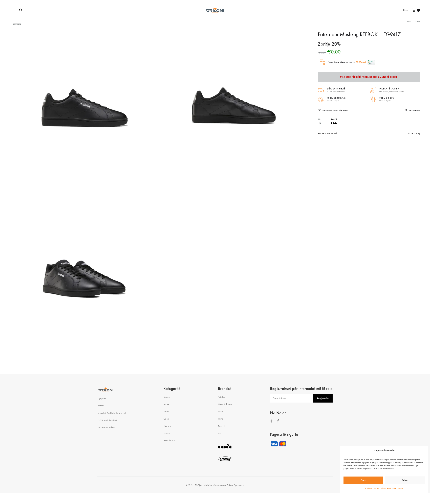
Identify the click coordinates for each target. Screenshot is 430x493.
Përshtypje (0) (414, 133)
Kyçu (405, 10)
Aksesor (167, 426)
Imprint (400, 488)
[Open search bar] (21, 10)
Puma (220, 418)
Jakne (166, 404)
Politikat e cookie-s (372, 488)
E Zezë (334, 123)
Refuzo (404, 480)
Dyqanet (101, 398)
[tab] (327, 134)
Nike (220, 411)
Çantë (166, 418)
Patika (166, 411)
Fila (219, 433)
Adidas (221, 396)
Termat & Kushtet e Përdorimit (111, 412)
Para (418, 21)
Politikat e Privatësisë (388, 488)
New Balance (225, 404)
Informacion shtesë (327, 133)
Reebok (221, 426)
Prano (363, 480)
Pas (409, 21)
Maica (166, 433)
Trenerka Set (169, 440)
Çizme (166, 396)
